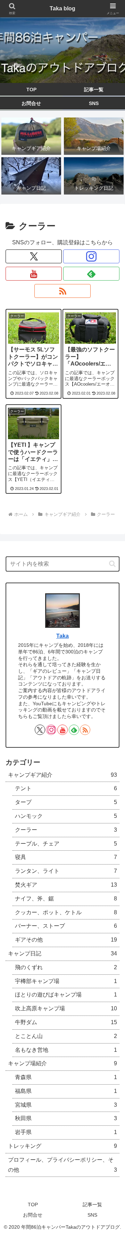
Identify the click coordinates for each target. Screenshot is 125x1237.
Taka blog (62, 8)
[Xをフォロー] (34, 256)
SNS (92, 1215)
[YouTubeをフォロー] (34, 274)
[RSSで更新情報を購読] (62, 291)
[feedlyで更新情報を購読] (91, 274)
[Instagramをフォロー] (91, 256)
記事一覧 (92, 1204)
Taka (62, 636)
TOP (33, 1204)
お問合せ (32, 1215)
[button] (112, 564)
